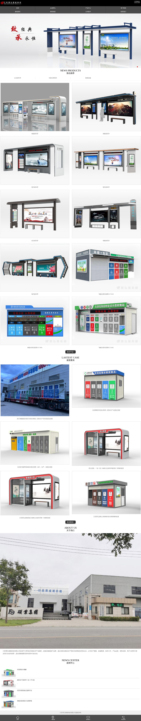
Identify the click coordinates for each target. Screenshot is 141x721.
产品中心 (88, 8)
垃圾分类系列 (53, 78)
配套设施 (88, 78)
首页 (17, 8)
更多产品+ (70, 352)
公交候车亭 (17, 78)
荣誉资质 (53, 11)
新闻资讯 (17, 11)
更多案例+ (70, 522)
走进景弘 (53, 8)
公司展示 (88, 11)
